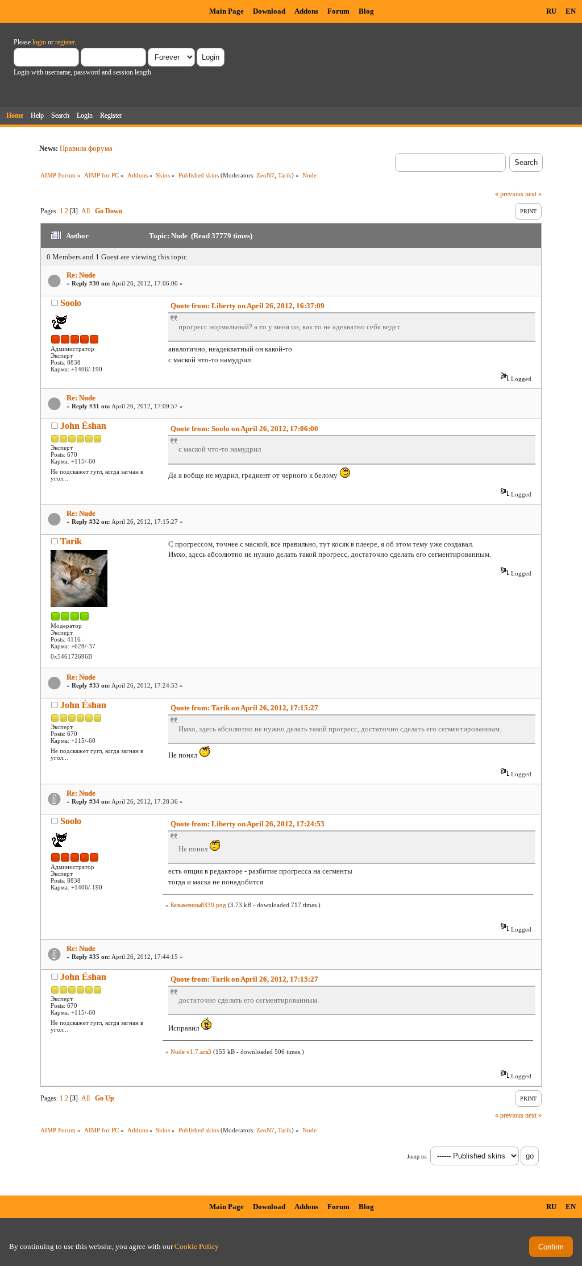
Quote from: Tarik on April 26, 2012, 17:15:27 (244, 708)
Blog (366, 11)
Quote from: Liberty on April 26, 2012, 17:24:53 (248, 824)
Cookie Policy (196, 1246)
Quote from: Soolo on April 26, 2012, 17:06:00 (244, 428)
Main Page (226, 11)
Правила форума (86, 148)
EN (571, 11)
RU (551, 11)
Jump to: (417, 1156)
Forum (338, 11)
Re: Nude (80, 275)
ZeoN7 (265, 175)
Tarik (285, 175)
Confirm (551, 1247)
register (64, 42)
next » (533, 194)
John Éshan (83, 426)
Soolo (70, 303)
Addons (306, 11)
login (39, 42)
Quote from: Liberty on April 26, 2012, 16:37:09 (248, 305)
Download (269, 11)
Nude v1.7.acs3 (191, 1051)
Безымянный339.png (198, 904)
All (85, 211)
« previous (509, 194)
